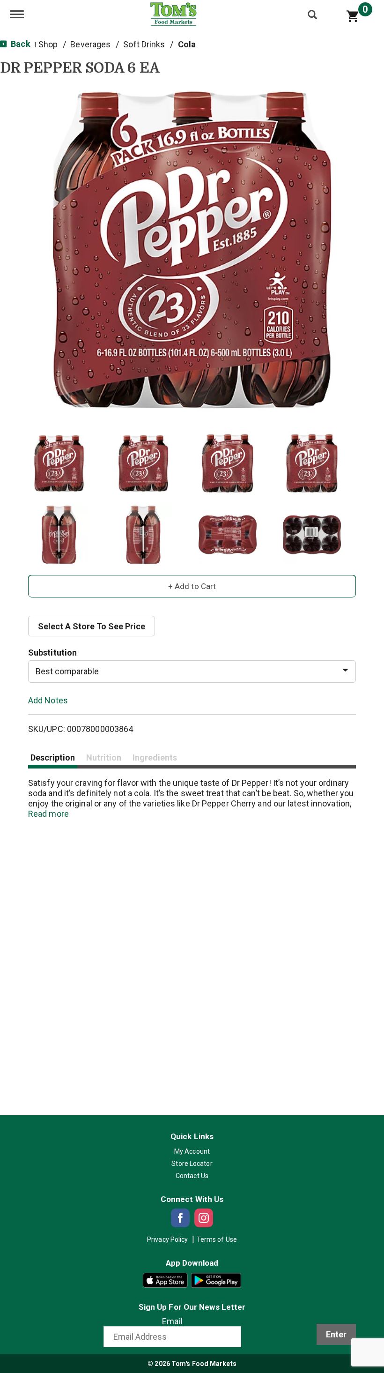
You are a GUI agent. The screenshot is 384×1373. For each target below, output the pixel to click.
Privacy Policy (167, 1239)
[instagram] (203, 1218)
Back (19, 44)
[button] (59, 463)
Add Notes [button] (48, 700)
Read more (48, 814)
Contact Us (192, 1175)
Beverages (90, 44)
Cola (187, 44)
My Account (192, 1151)
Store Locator (191, 1163)
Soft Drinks (144, 44)
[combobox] (192, 671)
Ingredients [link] (155, 757)
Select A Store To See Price (91, 626)
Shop (48, 44)
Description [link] (52, 757)
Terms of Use (217, 1239)
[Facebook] (180, 1218)
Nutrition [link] (103, 757)
